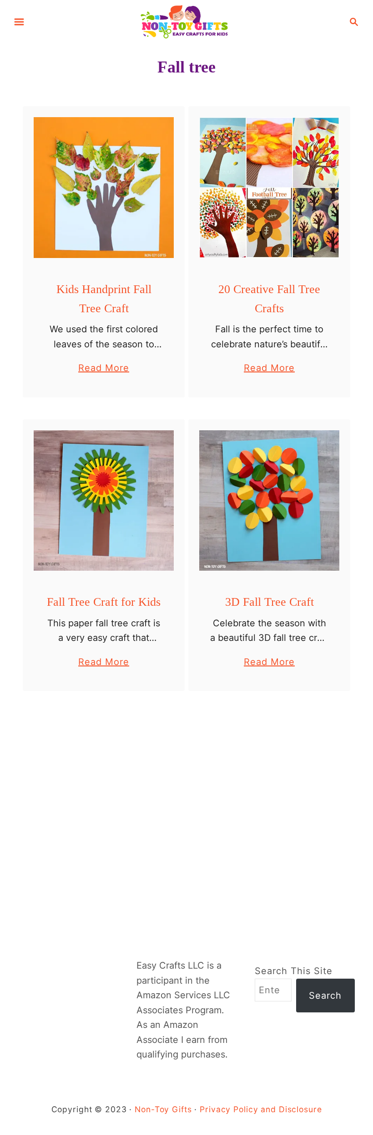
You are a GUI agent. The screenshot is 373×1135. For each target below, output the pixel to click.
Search (325, 995)
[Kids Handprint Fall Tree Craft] (104, 187)
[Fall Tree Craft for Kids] (104, 500)
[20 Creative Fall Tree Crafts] (269, 187)
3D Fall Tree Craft (269, 602)
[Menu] (19, 22)
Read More (103, 369)
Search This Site (294, 970)
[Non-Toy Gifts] (186, 20)
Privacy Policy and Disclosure (261, 1109)
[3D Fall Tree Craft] (269, 500)
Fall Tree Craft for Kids (104, 602)
